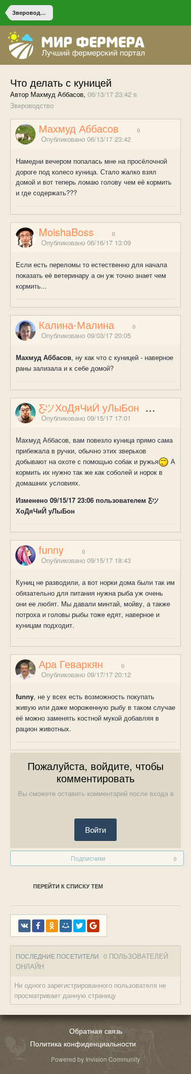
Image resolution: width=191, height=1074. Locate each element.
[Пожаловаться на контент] (164, 139)
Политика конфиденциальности (83, 1043)
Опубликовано (86, 139)
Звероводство (31, 105)
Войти (95, 829)
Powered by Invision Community (95, 1059)
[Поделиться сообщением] (177, 139)
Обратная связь (95, 1031)
